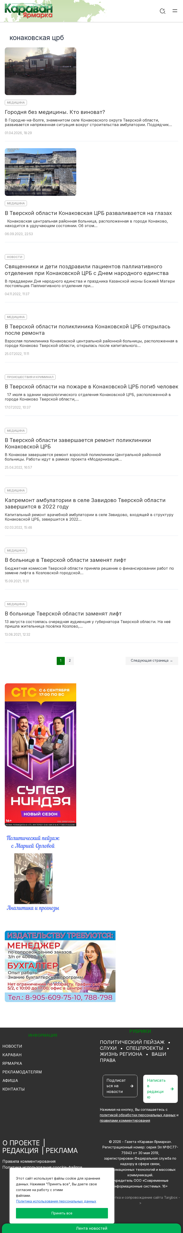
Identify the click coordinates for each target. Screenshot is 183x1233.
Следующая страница (152, 660)
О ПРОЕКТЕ (21, 1143)
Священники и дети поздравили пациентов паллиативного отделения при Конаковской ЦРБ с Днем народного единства (87, 269)
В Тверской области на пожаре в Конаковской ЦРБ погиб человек (91, 386)
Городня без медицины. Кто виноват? (55, 112)
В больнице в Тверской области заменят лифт (65, 560)
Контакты (13, 1089)
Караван (12, 1054)
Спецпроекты (144, 1048)
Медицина (16, 102)
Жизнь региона (121, 1054)
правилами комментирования (125, 1120)
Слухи (108, 1048)
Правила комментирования (29, 1161)
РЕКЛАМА (62, 1151)
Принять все (61, 1213)
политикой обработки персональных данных (138, 1115)
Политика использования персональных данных (56, 1201)
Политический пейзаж (132, 1042)
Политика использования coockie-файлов (42, 1167)
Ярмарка (12, 1063)
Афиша (10, 1080)
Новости (14, 257)
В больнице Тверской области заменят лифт (63, 613)
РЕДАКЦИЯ (20, 1151)
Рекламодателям (22, 1072)
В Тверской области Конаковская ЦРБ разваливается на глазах (88, 213)
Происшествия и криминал (30, 377)
